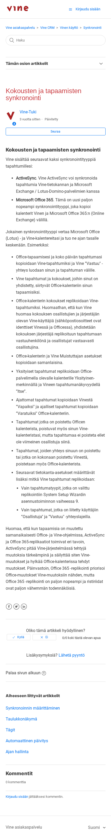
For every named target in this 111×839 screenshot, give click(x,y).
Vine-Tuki (28, 111)
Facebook (9, 606)
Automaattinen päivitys (27, 740)
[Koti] (18, 15)
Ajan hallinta (17, 751)
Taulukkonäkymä (21, 719)
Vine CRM (47, 28)
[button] (70, 9)
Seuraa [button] (55, 131)
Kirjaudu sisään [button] (88, 9)
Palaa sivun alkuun (23, 672)
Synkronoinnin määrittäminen (33, 708)
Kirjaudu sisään (17, 797)
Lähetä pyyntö (72, 655)
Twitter (16, 606)
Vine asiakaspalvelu (20, 28)
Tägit (10, 729)
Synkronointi (92, 28)
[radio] (18, 637)
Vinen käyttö (69, 28)
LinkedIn (24, 606)
